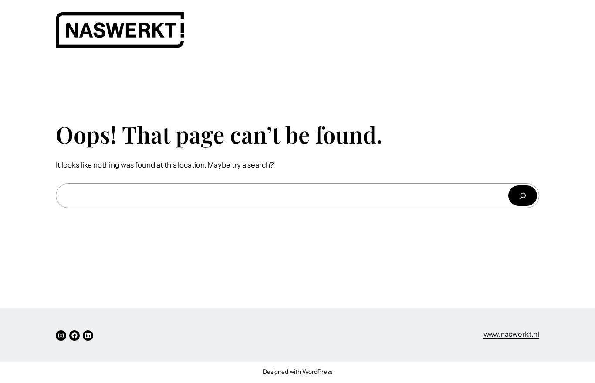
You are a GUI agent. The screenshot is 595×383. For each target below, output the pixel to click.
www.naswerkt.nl (511, 334)
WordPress (317, 371)
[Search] (522, 195)
